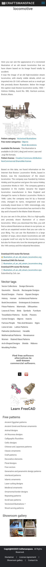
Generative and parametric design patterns (23, 471)
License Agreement (27, 557)
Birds (19, 311)
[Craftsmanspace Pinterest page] (26, 374)
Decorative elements (13, 459)
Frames (20, 294)
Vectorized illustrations (26, 138)
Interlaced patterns (13, 475)
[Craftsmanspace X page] (19, 374)
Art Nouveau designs (13, 434)
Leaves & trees (8, 311)
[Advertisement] (23, 37)
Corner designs (8, 319)
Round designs (8, 294)
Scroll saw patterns (13, 500)
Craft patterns (11, 455)
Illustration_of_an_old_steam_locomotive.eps (22, 270)
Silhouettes (32, 306)
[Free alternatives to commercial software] (23, 359)
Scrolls (24, 315)
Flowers (33, 315)
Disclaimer (9, 557)
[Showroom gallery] (23, 528)
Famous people (8, 323)
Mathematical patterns (11, 335)
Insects (29, 319)
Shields (25, 343)
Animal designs (11, 430)
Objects (25, 142)
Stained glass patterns (20, 339)
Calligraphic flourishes (14, 438)
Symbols (27, 311)
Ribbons (34, 343)
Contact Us (33, 560)
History (5, 298)
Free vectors (10, 467)
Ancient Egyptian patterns (16, 422)
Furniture (37, 311)
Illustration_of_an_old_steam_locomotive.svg (22, 257)
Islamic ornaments (13, 479)
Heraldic (26, 331)
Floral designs (10, 463)
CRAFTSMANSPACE (20, 3)
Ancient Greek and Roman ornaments (21, 426)
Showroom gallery (15, 560)
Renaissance (28, 335)
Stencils (16, 290)
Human (13, 298)
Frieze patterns (8, 306)
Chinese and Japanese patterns (18, 447)
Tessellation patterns (11, 315)
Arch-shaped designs (11, 343)
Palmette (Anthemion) (11, 331)
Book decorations (29, 145)
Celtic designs (11, 443)
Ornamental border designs (16, 492)
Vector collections (9, 286)
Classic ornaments (13, 451)
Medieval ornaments (13, 487)
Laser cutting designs (14, 483)
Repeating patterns (13, 496)
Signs (37, 323)
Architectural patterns (28, 298)
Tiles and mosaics (25, 323)
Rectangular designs (30, 290)
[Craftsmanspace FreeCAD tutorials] (23, 396)
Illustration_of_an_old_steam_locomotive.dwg (22, 263)
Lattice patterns (21, 327)
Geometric (6, 290)
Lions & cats (7, 327)
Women (5, 339)
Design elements (26, 286)
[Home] (3, 3)
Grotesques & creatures (29, 302)
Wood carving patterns (14, 508)
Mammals (21, 306)
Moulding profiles (9, 347)
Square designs (32, 294)
